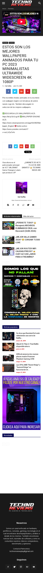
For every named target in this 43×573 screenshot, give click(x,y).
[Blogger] (9, 205)
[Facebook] (14, 205)
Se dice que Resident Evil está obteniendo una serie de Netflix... (28, 335)
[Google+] (27, 567)
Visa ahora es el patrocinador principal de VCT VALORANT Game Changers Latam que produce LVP (11, 167)
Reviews (11, 9)
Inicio (4, 9)
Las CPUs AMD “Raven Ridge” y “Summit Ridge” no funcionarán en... (28, 367)
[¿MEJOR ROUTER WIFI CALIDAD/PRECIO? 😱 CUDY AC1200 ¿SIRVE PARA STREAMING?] (8, 251)
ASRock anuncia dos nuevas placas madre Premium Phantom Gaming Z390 (27, 356)
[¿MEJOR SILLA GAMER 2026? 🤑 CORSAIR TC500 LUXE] (8, 240)
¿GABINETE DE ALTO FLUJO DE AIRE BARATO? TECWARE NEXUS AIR (31, 166)
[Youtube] (34, 205)
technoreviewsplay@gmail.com (21, 551)
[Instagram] (19, 205)
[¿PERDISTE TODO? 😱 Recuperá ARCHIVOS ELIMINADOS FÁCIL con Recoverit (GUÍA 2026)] (8, 225)
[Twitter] (29, 205)
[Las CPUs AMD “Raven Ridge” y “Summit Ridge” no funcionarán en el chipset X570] (8, 368)
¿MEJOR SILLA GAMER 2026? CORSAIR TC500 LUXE (28, 240)
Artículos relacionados (12, 216)
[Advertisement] (21, 468)
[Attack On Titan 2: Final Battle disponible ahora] (8, 347)
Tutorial (12, 43)
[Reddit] (24, 205)
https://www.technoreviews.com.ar (22, 200)
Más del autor (28, 216)
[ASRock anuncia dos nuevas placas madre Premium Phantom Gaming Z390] (8, 357)
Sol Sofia (8, 86)
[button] (39, 3)
